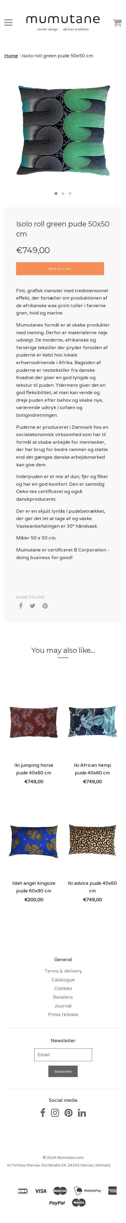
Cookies (63, 988)
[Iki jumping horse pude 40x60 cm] (34, 721)
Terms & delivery (63, 971)
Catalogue (63, 980)
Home (11, 56)
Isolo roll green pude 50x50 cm (57, 56)
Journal (63, 1006)
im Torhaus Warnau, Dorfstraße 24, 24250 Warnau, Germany (58, 1165)
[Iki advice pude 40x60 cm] (92, 840)
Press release (63, 1014)
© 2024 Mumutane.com (63, 1157)
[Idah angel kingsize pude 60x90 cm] (34, 840)
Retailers (63, 997)
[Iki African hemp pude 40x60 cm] (92, 721)
